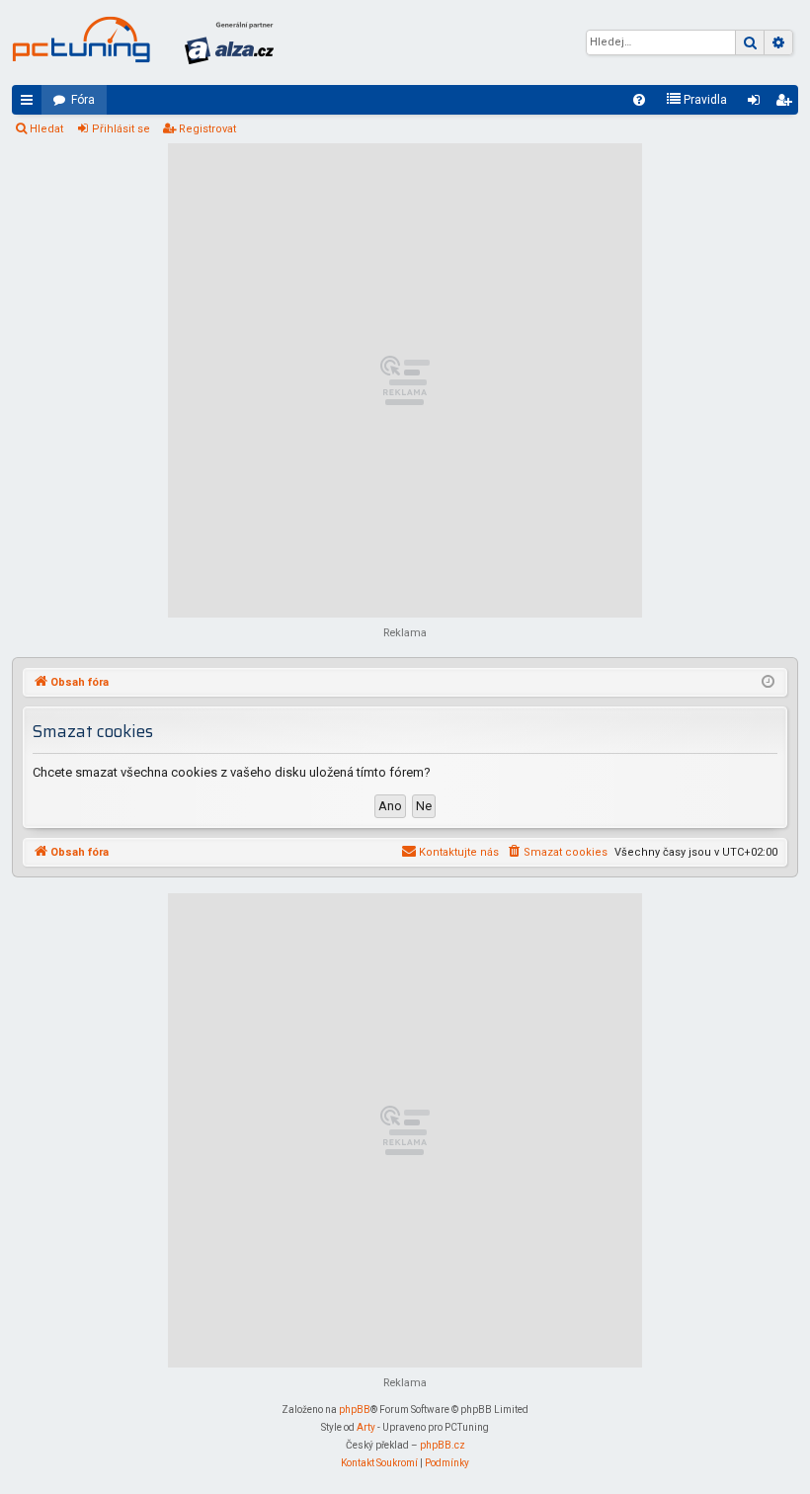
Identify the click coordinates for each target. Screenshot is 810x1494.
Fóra (83, 100)
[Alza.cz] (229, 42)
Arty (366, 1427)
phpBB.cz (442, 1445)
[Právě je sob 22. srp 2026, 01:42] (768, 683)
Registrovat (207, 129)
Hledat (46, 129)
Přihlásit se (121, 129)
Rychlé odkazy (30, 104)
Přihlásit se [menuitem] (758, 104)
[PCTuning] (81, 39)
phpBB (354, 1409)
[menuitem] (639, 100)
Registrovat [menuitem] (787, 104)
